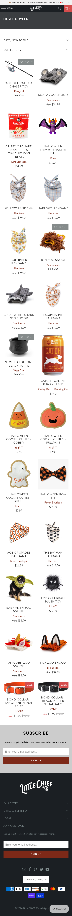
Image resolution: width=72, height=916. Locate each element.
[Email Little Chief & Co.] (24, 870)
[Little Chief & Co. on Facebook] (29, 870)
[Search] (59, 8)
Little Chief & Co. (31, 908)
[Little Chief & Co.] (36, 8)
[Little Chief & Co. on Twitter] (41, 870)
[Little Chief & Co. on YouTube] (47, 870)
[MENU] (2, 8)
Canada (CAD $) (34, 879)
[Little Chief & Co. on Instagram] (35, 870)
